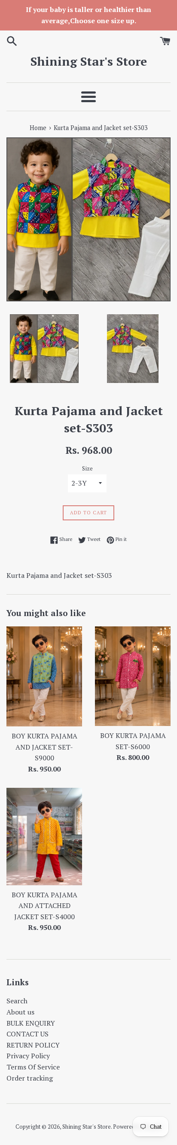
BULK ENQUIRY (30, 1023)
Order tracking (29, 1078)
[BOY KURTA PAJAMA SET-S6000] (133, 676)
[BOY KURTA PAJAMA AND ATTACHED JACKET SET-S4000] (44, 836)
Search (16, 1000)
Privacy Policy (28, 1055)
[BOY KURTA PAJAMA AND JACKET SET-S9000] (44, 676)
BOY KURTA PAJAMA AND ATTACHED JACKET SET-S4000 (44, 905)
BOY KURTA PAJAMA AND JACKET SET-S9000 (44, 746)
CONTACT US (27, 1034)
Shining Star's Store (89, 61)
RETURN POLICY (33, 1045)
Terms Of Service (33, 1067)
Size (87, 468)
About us (20, 1012)
